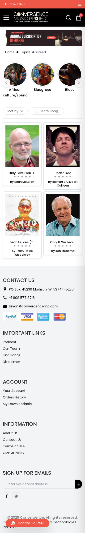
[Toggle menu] (6, 17)
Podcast (9, 342)
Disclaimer (11, 361)
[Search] (68, 17)
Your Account (14, 390)
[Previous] (6, 83)
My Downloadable (17, 404)
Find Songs (11, 355)
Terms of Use (14, 446)
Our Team (11, 348)
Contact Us (12, 439)
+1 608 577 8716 (14, 4)
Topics (25, 52)
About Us (10, 433)
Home (10, 52)
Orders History (14, 397)
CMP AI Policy (13, 452)
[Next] (79, 83)
